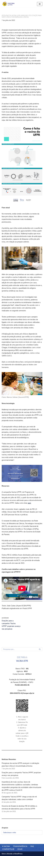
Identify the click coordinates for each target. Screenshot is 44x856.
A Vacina (6, 846)
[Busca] (39, 649)
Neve (4, 854)
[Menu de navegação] (39, 4)
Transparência (20, 846)
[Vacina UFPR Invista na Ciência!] (8, 4)
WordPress (18, 854)
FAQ (32, 846)
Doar (19, 849)
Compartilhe (8, 849)
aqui (29, 503)
